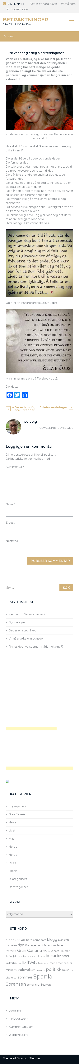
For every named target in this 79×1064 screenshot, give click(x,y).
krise (43, 956)
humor (65, 950)
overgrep (40, 970)
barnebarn (39, 939)
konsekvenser (24, 956)
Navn (10, 504)
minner (10, 969)
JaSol (9, 956)
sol (15, 977)
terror (30, 984)
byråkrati (63, 939)
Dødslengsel (17, 622)
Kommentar (15, 466)
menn (53, 962)
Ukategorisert (18, 879)
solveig (68, 427)
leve (19, 963)
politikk (54, 969)
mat (46, 963)
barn (29, 939)
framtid (11, 951)
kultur (51, 956)
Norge (13, 846)
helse (48, 950)
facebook (50, 945)
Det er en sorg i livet (39, 4)
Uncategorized (19, 887)
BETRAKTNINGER (25, 20)
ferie (60, 945)
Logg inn (15, 1010)
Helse (12, 822)
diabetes (11, 945)
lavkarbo (11, 962)
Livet (12, 830)
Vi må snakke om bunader (26, 638)
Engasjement (18, 806)
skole (9, 977)
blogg (52, 939)
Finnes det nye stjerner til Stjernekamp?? (36, 646)
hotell (57, 950)
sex (71, 970)
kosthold (36, 956)
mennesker (65, 962)
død (21, 945)
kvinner (63, 956)
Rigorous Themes (28, 1058)
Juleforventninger (53, 407)
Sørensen (16, 984)
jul (15, 956)
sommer (25, 977)
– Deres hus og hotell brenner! (23, 409)
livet (31, 962)
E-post (11, 522)
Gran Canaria (17, 814)
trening (40, 984)
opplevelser (25, 970)
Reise (12, 863)
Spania (13, 871)
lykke (40, 963)
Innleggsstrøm (19, 1018)
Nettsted (12, 541)
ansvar (20, 940)
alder (10, 940)
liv (24, 963)
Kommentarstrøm (21, 1026)
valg (49, 984)
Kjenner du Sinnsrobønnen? (27, 614)
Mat (11, 838)
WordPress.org (19, 1035)
